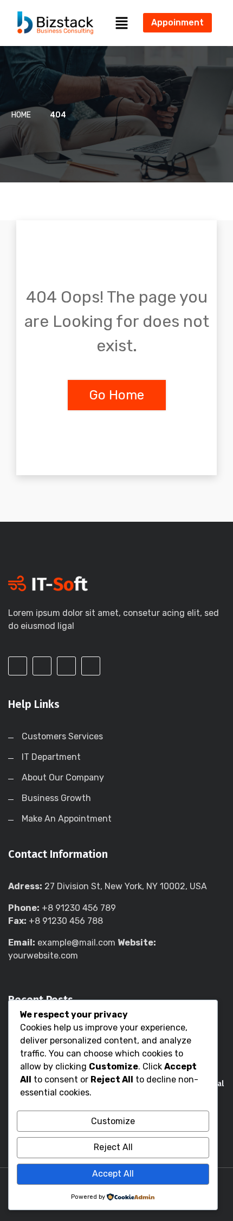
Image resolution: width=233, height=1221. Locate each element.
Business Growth (56, 798)
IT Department (51, 757)
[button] (122, 23)
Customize (113, 1121)
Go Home (116, 395)
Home (21, 115)
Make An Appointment (67, 818)
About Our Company (63, 777)
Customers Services (62, 736)
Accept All (113, 1174)
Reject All (113, 1147)
